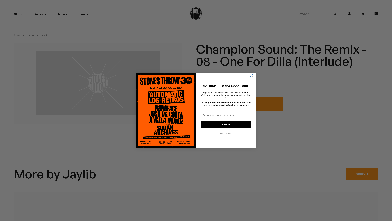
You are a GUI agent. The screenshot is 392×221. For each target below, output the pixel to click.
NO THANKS (226, 133)
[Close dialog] (252, 76)
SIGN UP (226, 124)
